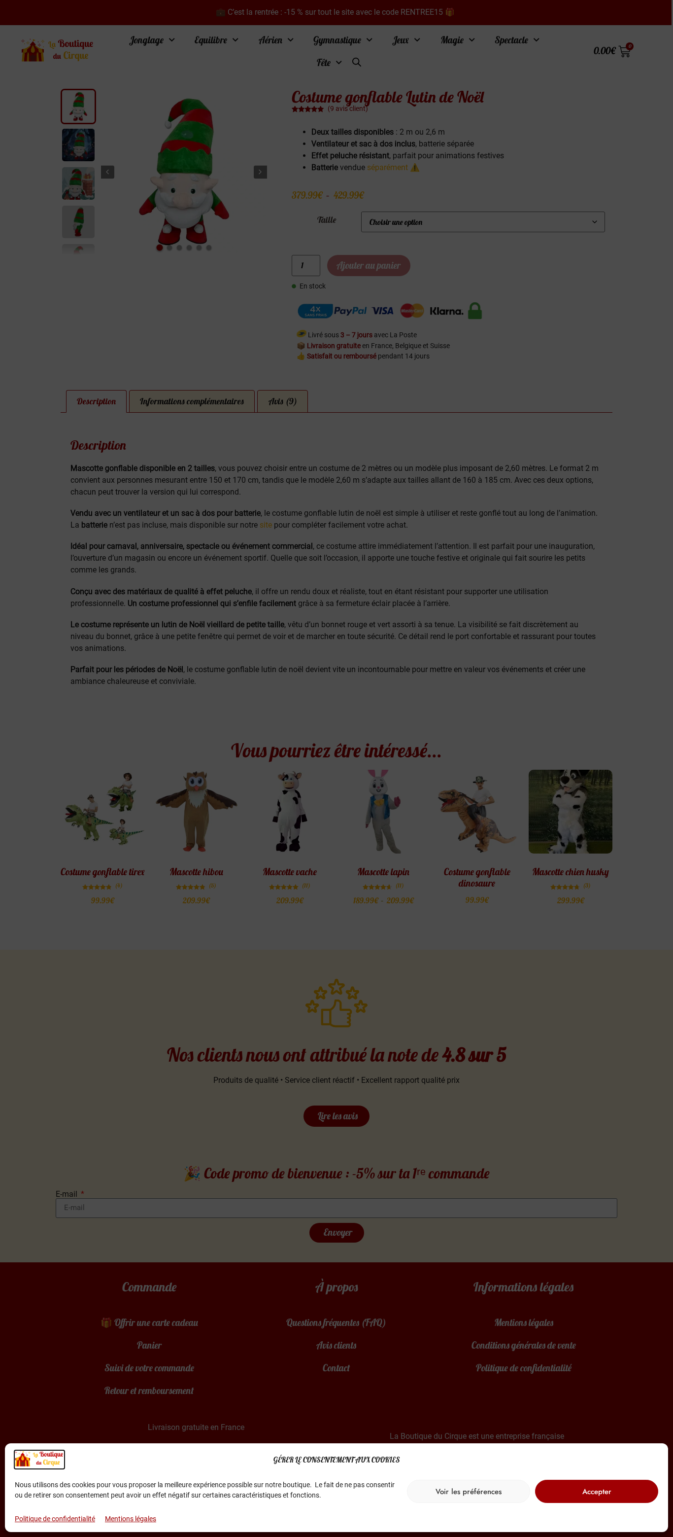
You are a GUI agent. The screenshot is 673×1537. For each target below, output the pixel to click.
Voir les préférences (469, 1491)
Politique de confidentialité (55, 1519)
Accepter (596, 1491)
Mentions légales (130, 1519)
